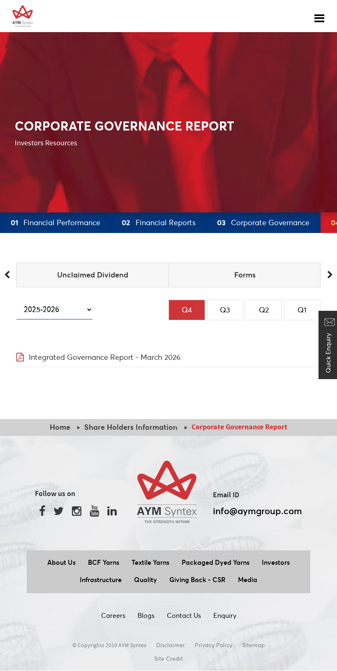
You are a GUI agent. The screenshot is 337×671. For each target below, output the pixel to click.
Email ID (226, 495)
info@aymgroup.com (257, 511)
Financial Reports (159, 222)
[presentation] (7, 275)
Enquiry (224, 615)
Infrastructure (101, 579)
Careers (113, 615)
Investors (276, 562)
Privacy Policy (213, 645)
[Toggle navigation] (319, 16)
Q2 (264, 310)
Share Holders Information (131, 427)
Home (60, 427)
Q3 (225, 310)
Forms (245, 275)
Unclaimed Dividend (92, 275)
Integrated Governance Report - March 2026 (105, 357)
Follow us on (55, 494)
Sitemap (253, 645)
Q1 (302, 310)
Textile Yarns (150, 562)
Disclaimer (170, 645)
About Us (61, 562)
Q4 (187, 310)
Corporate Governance (263, 222)
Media (247, 579)
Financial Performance (55, 222)
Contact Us (184, 615)
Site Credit (168, 658)
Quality (145, 579)
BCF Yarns (103, 562)
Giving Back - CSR (197, 579)
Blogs (146, 615)
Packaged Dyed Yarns (215, 562)
